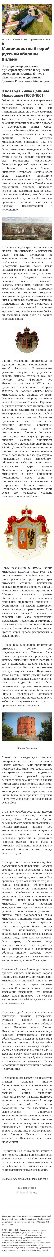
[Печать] (3, 43)
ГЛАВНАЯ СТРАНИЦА (41, 39)
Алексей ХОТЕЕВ (20, 39)
